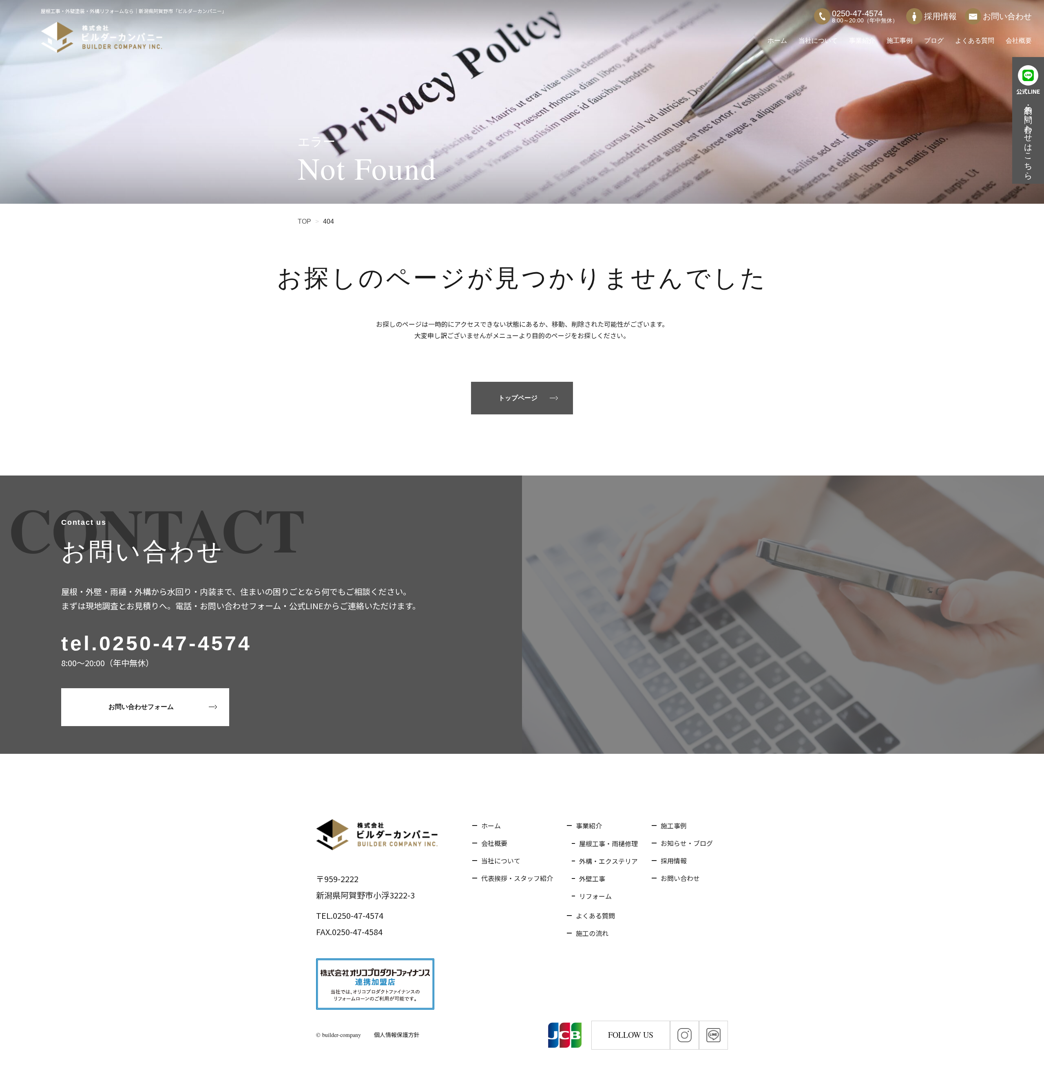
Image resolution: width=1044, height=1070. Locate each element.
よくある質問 (974, 40)
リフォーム (595, 896)
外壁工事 (592, 878)
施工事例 (900, 40)
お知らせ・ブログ (687, 843)
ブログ (934, 40)
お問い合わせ (1007, 16)
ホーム (777, 40)
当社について (818, 40)
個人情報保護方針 (397, 1034)
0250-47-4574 (175, 643)
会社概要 (1019, 40)
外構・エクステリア (608, 861)
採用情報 (940, 16)
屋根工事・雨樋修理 (608, 843)
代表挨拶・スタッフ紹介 (517, 878)
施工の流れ (592, 933)
